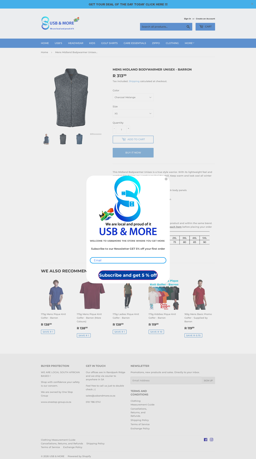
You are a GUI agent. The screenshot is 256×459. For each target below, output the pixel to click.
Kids (92, 43)
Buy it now (133, 152)
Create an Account (205, 18)
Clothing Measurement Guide (58, 439)
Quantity (118, 122)
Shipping (134, 81)
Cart (208, 26)
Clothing (172, 43)
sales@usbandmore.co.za (100, 395)
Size (115, 106)
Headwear (75, 43)
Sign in (187, 18)
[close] (252, 4)
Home (45, 43)
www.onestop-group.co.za (56, 402)
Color (116, 90)
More (188, 43)
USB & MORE (56, 456)
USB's (58, 43)
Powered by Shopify (79, 456)
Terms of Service (140, 424)
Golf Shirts (109, 43)
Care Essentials (135, 43)
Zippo (156, 43)
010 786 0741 (93, 402)
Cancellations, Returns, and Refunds (139, 412)
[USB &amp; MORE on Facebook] (205, 440)
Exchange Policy (140, 428)
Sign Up (208, 380)
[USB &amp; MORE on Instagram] (211, 440)
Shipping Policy (140, 420)
